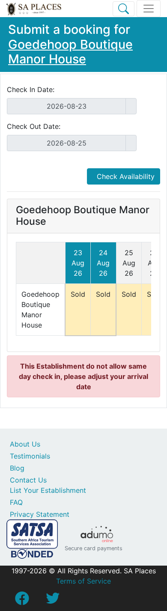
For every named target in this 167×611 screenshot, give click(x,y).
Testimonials (30, 456)
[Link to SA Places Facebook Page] (22, 600)
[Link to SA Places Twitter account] (53, 600)
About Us (25, 444)
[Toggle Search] (123, 8)
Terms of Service (83, 581)
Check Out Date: (33, 126)
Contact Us (28, 480)
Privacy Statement (39, 514)
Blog (17, 468)
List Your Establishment (48, 490)
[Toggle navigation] (149, 8)
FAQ (16, 502)
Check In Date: (30, 89)
